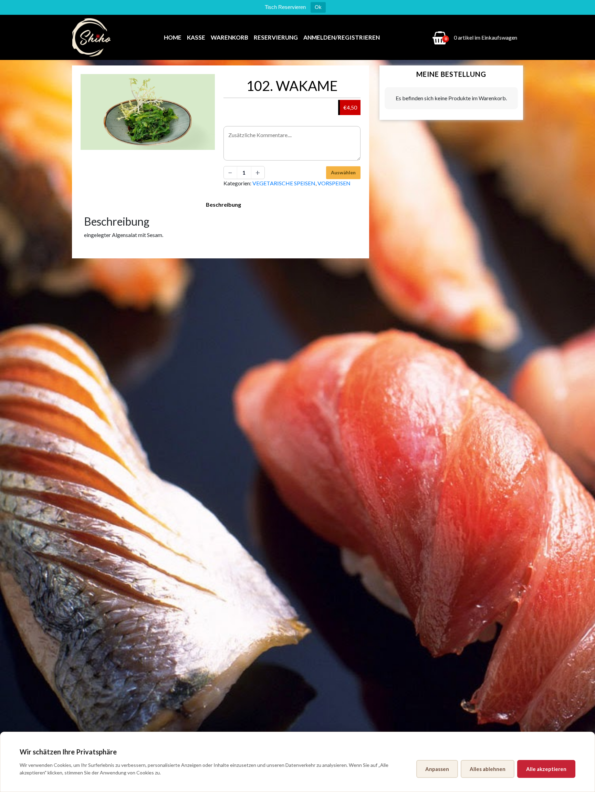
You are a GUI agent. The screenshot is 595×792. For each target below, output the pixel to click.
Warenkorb (229, 37)
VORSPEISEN (334, 183)
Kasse (196, 37)
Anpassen (437, 769)
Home (172, 37)
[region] (297, 762)
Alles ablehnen (487, 769)
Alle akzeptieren (546, 769)
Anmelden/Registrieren (341, 37)
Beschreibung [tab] (223, 204)
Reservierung (276, 37)
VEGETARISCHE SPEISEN (283, 183)
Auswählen (343, 172)
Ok (318, 7)
